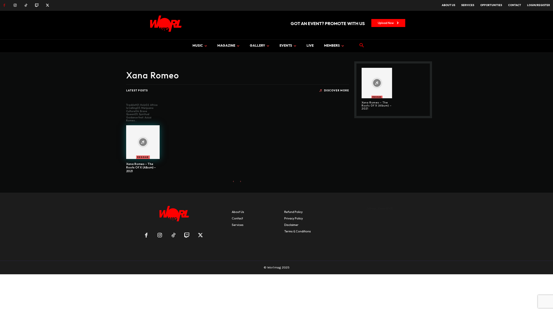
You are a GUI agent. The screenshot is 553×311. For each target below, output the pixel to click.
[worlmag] (165, 25)
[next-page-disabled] (240, 181)
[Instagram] (15, 5)
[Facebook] (4, 5)
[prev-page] (233, 181)
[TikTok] (26, 5)
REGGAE (143, 157)
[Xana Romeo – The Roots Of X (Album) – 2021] (143, 142)
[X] (47, 5)
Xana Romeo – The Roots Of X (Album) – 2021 (141, 167)
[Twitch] (36, 5)
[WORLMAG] (173, 215)
